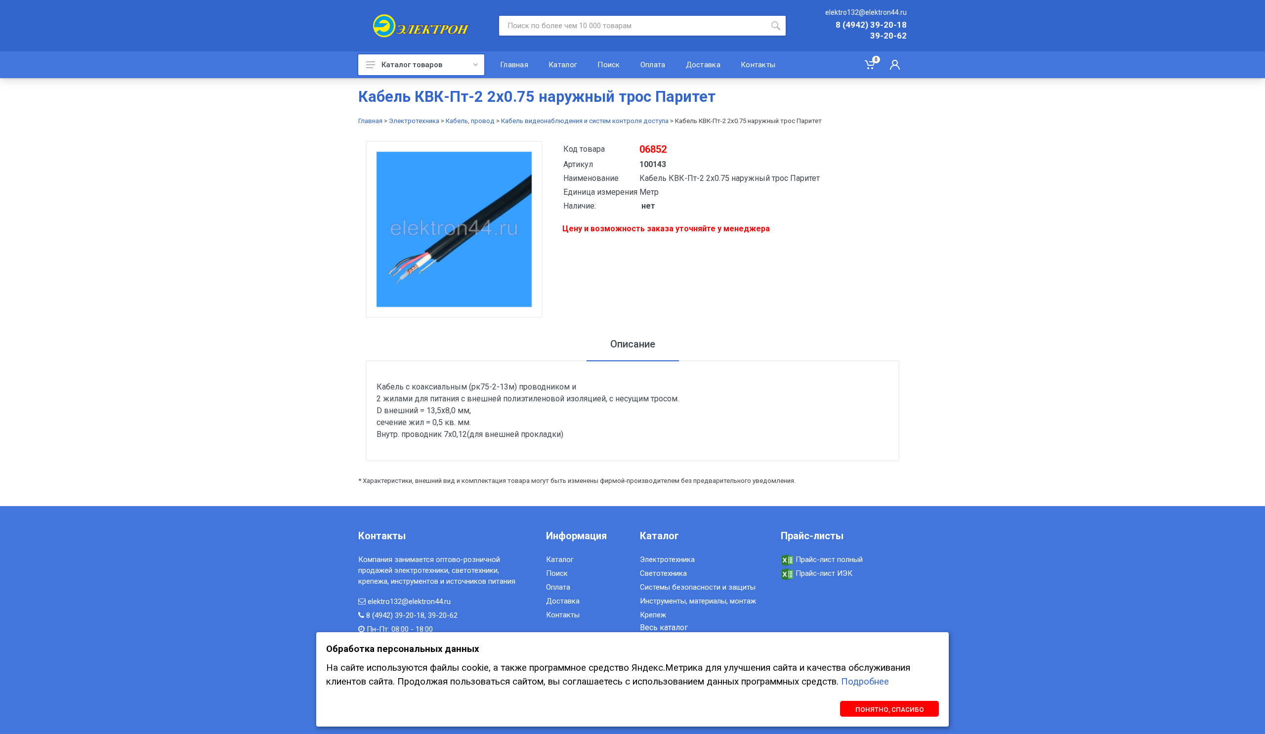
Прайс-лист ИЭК (823, 573)
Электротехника (414, 121)
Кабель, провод (470, 121)
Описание (632, 344)
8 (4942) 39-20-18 (871, 25)
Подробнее (865, 681)
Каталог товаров (411, 64)
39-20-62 (888, 36)
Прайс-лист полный (828, 559)
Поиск (557, 573)
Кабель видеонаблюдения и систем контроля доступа (585, 121)
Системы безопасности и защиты (698, 587)
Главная (370, 121)
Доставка (563, 601)
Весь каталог (664, 627)
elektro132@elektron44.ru (866, 12)
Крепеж (653, 614)
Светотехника (663, 573)
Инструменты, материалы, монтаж (698, 601)
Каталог (560, 559)
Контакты (563, 614)
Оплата (558, 587)
